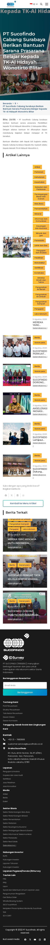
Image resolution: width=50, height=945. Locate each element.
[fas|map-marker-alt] (5, 748)
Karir (5, 728)
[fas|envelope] (5, 743)
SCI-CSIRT (7, 916)
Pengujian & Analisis (11, 771)
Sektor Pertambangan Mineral (15, 816)
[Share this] (6, 495)
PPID (5, 882)
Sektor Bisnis (10, 808)
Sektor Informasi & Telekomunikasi (17, 834)
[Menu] (47, 4)
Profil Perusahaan (10, 706)
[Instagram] (39, 939)
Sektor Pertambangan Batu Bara (16, 812)
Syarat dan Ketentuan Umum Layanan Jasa (21, 890)
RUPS (5, 856)
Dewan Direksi (9, 717)
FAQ (4, 879)
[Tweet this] (12, 495)
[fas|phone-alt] (5, 739)
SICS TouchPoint (10, 904)
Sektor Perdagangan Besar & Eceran (17, 830)
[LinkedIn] (44, 939)
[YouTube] (34, 939)
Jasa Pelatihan (9, 782)
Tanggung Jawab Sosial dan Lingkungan (24, 724)
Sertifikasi (7, 779)
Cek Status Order (10, 897)
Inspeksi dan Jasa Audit (13, 775)
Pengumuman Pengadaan (14, 893)
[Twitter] (30, 939)
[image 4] (11, 4)
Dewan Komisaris (10, 720)
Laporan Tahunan (10, 863)
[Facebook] (25, 939)
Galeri (5, 801)
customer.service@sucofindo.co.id (25, 744)
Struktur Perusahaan (11, 710)
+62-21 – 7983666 (16, 739)
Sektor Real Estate (10, 841)
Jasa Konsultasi (9, 786)
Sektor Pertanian (9, 823)
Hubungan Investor (13, 852)
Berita (5, 797)
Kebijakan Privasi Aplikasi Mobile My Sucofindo (22, 908)
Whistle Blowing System (13, 901)
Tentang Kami (10, 702)
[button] (33, 4)
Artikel (5, 794)
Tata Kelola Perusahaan (13, 713)
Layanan (7, 767)
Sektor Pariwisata (10, 838)
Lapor (5, 886)
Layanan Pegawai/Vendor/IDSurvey (22, 871)
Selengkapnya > (9, 845)
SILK (4, 912)
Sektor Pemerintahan (11, 819)
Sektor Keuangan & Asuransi (14, 827)
